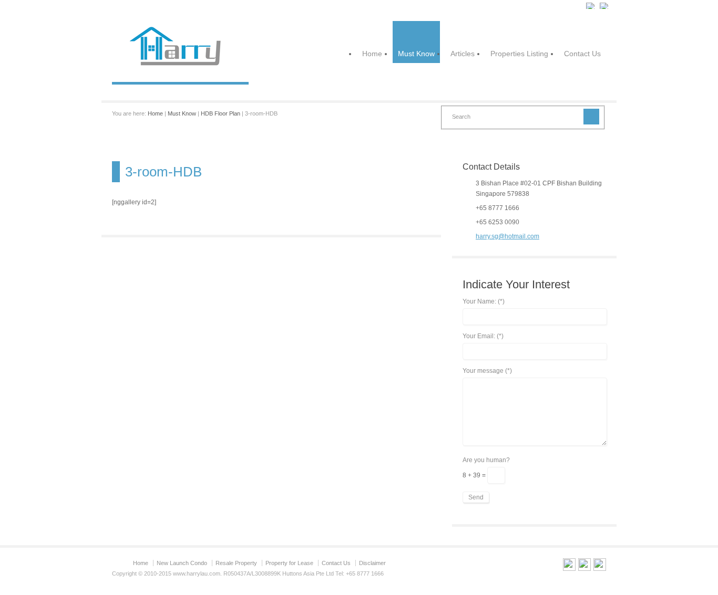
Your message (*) (487, 371)
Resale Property (236, 563)
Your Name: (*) (484, 301)
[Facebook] (599, 566)
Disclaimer (372, 563)
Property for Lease (289, 563)
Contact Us (582, 53)
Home (372, 53)
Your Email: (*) (483, 336)
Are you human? (486, 460)
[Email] (569, 566)
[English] (591, 6)
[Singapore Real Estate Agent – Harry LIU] (180, 71)
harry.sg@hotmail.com (507, 236)
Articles (462, 53)
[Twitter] (584, 566)
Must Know (416, 53)
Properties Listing (519, 53)
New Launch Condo (182, 563)
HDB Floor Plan (220, 113)
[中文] (604, 6)
